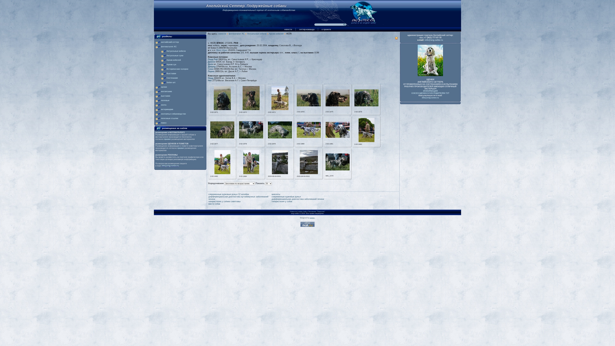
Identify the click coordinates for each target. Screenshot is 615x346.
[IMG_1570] (338, 170)
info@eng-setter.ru (170, 166)
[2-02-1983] (222, 173)
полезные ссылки (169, 118)
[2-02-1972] (251, 109)
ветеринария (167, 109)
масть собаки (341, 201)
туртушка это (278, 201)
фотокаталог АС (169, 46)
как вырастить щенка (345, 196)
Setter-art (171, 82)
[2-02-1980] (309, 137)
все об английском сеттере (221, 201)
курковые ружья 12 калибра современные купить (295, 194)
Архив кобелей (174, 60)
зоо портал (340, 199)
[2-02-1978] (251, 137)
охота (163, 105)
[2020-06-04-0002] (309, 173)
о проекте (326, 29)
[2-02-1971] (222, 109)
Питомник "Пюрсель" (316, 211)
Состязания (172, 78)
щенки (164, 87)
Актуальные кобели (176, 51)
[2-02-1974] (309, 105)
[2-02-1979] (280, 137)
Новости (293, 211)
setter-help (302, 211)
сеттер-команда (306, 29)
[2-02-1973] (279, 109)
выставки (165, 96)
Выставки (171, 73)
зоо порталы (278, 196)
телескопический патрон (220, 204)
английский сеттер (170, 42)
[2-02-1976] (366, 105)
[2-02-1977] (222, 137)
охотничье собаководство (173, 114)
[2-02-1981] (338, 137)
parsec (312, 218)
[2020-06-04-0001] (280, 173)
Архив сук (171, 64)
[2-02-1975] (338, 105)
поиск (163, 123)
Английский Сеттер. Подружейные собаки (246, 6)
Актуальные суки (175, 55)
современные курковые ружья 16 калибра (355, 194)
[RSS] (396, 38)
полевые (165, 100)
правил (167, 139)
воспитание (166, 91)
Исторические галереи (177, 69)
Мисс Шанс (221, 50)
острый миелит (215, 199)
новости (288, 29)
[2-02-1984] (251, 173)
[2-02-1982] (366, 141)
